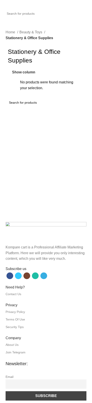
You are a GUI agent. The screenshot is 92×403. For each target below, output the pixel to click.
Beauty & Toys (31, 32)
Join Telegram (15, 352)
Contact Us (13, 294)
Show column (23, 72)
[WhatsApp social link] (35, 275)
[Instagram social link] (26, 275)
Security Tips (15, 327)
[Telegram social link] (43, 275)
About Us (12, 345)
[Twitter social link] (18, 275)
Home (11, 32)
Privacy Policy (15, 312)
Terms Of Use (15, 319)
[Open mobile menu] (5, 4)
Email (9, 377)
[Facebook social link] (9, 275)
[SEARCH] (90, 11)
